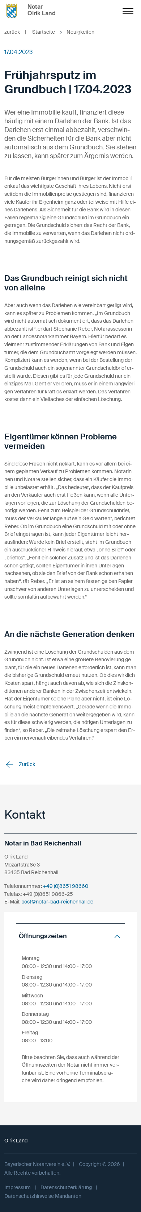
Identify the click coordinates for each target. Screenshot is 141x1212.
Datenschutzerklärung (66, 1187)
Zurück (26, 764)
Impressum (17, 1187)
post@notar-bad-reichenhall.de (57, 901)
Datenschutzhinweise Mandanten (42, 1196)
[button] (70, 936)
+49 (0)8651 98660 (65, 886)
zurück (15, 32)
